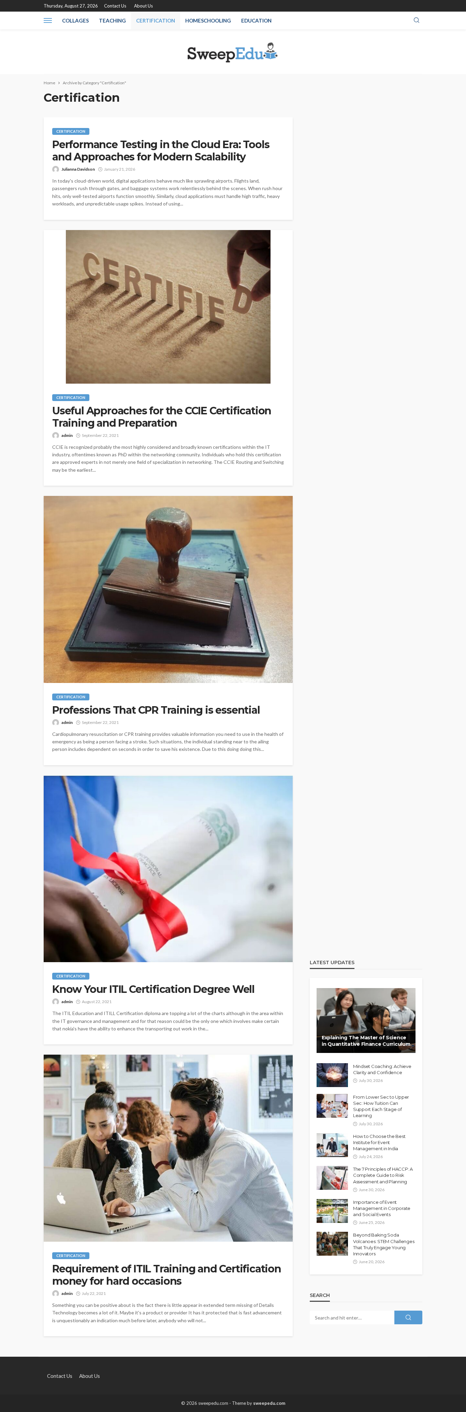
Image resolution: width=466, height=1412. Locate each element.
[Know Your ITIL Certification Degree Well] (168, 868)
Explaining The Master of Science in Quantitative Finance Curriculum (366, 1041)
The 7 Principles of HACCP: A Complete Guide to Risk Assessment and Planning (383, 1175)
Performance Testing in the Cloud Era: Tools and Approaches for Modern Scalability (160, 151)
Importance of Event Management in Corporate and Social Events (381, 1208)
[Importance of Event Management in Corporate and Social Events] (332, 1211)
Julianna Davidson (78, 169)
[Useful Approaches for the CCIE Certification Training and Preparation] (168, 307)
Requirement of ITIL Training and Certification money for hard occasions (166, 1275)
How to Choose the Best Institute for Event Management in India (379, 1142)
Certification (155, 20)
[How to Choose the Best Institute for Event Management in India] (332, 1145)
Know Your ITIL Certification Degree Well (153, 989)
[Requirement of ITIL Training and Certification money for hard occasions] (168, 1148)
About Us (143, 6)
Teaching (112, 20)
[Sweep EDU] (233, 51)
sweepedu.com (269, 1403)
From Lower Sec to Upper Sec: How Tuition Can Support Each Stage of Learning (381, 1106)
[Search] (416, 20)
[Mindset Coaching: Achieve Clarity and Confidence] (332, 1075)
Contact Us (115, 6)
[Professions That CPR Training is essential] (168, 589)
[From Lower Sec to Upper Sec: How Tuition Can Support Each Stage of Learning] (332, 1106)
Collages (75, 20)
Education (256, 20)
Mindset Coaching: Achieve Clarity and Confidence (382, 1069)
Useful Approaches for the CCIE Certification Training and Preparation (161, 417)
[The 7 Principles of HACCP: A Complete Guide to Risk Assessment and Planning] (332, 1178)
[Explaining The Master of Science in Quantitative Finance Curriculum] (366, 1020)
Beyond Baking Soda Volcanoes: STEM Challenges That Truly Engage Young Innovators (383, 1244)
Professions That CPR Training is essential (156, 710)
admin (67, 435)
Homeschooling (208, 20)
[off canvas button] (48, 20)
